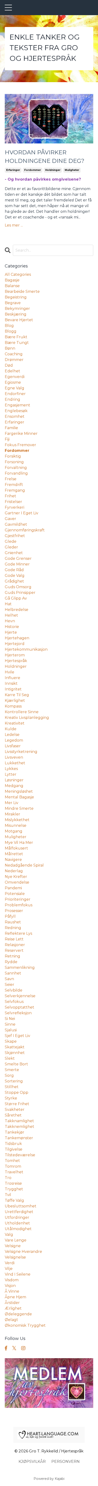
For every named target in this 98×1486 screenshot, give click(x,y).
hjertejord (14, 643)
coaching (14, 354)
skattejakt (14, 1047)
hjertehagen (17, 638)
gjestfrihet (15, 536)
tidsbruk (13, 1143)
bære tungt (17, 342)
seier (9, 984)
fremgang (15, 490)
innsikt (11, 683)
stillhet (12, 1087)
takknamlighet (19, 1121)
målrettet (14, 854)
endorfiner (15, 394)
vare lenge (15, 1240)
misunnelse (15, 825)
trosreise (13, 1183)
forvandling (16, 473)
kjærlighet (15, 700)
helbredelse (16, 609)
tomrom (13, 1166)
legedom (14, 740)
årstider (12, 1302)
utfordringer (17, 1217)
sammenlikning (20, 967)
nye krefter (16, 876)
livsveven (14, 757)
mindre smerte (19, 808)
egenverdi (14, 376)
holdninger (52, 170)
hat (8, 604)
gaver (10, 518)
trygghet (14, 1189)
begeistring (16, 297)
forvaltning (16, 467)
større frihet (17, 1104)
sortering (14, 1081)
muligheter (72, 170)
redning (13, 927)
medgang (14, 785)
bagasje (12, 280)
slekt (10, 1058)
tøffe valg (14, 1200)
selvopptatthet (19, 1007)
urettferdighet (19, 1212)
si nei (10, 1018)
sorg (9, 1075)
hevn (10, 621)
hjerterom (15, 655)
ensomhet (14, 416)
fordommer (32, 170)
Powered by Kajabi (49, 1479)
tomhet (12, 1160)
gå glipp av (16, 598)
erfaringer (13, 170)
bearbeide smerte (22, 291)
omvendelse (17, 882)
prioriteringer (17, 899)
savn (9, 979)
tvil (8, 1194)
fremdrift (14, 484)
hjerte (11, 632)
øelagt (11, 1319)
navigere (13, 859)
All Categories (18, 274)
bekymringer (17, 308)
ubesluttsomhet (20, 1206)
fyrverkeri (14, 507)
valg (9, 1234)
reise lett (14, 939)
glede (10, 541)
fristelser (13, 501)
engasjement (17, 405)
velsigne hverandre (23, 1251)
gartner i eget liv (21, 513)
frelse (10, 479)
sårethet (13, 1115)
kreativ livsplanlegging (27, 717)
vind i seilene (17, 1274)
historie (12, 626)
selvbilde (13, 990)
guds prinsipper (20, 592)
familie (11, 428)
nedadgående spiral (24, 865)
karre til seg (17, 695)
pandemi (13, 888)
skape (11, 1041)
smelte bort (16, 1064)
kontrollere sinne (22, 712)
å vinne (12, 1291)
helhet (11, 615)
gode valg (14, 575)
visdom (12, 1280)
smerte (12, 1070)
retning (12, 956)
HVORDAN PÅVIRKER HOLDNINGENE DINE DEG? (44, 156)
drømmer (14, 359)
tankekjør (14, 1132)
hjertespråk (16, 660)
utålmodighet (18, 1229)
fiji (7, 439)
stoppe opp (16, 1092)
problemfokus (18, 905)
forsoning (14, 462)
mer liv (11, 803)
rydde (11, 962)
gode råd (14, 570)
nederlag (14, 871)
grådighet (14, 581)
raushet (13, 922)
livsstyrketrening (21, 751)
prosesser (14, 910)
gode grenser (18, 558)
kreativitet (14, 723)
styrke (11, 1098)
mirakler (12, 814)
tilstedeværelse (20, 1155)
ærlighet (13, 1308)
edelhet (12, 371)
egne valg (14, 388)
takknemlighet (19, 1126)
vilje (9, 1268)
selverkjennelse (20, 996)
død (9, 365)
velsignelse (15, 1257)
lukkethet (15, 763)
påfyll (10, 916)
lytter (10, 774)
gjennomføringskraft (25, 530)
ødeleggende (18, 1314)
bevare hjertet (19, 320)
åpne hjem (15, 1297)
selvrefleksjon (18, 1013)
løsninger (14, 780)
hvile (9, 672)
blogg (10, 331)
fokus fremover (20, 445)
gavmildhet (16, 524)
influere (12, 678)
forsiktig (13, 456)
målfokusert (16, 848)
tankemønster (19, 1138)
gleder (11, 547)
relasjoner (15, 945)
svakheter (14, 1109)
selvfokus (14, 1001)
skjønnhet (15, 1052)
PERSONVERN (65, 1461)
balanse (12, 286)
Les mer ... (14, 225)
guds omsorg (18, 587)
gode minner (17, 564)
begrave (13, 303)
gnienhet (14, 553)
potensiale (15, 893)
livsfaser (13, 746)
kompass (13, 706)
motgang (13, 831)
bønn (10, 348)
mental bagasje (19, 797)
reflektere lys (18, 933)
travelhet (14, 1172)
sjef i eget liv (17, 1035)
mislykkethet (17, 820)
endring (12, 399)
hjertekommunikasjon (26, 649)
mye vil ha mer (19, 842)
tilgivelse (13, 1149)
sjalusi (11, 1030)
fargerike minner (21, 433)
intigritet (13, 689)
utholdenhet (17, 1223)
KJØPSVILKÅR (32, 1461)
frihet (10, 496)
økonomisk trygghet (25, 1325)
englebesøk (16, 411)
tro (8, 1177)
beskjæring (15, 314)
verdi (10, 1263)
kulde (10, 729)
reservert (14, 950)
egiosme (13, 382)
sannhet (13, 973)
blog (9, 325)
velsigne (13, 1246)
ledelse (12, 734)
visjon (10, 1285)
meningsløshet (19, 791)
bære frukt (16, 337)
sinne (10, 1024)
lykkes (11, 768)
